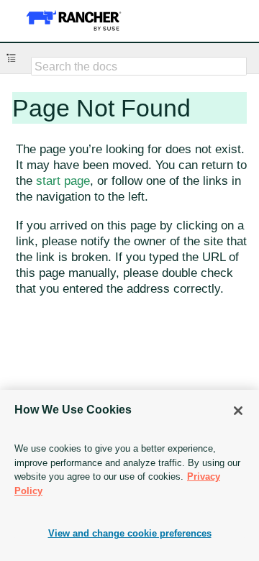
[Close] (238, 411)
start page (63, 181)
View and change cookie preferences (130, 533)
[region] (129, 475)
